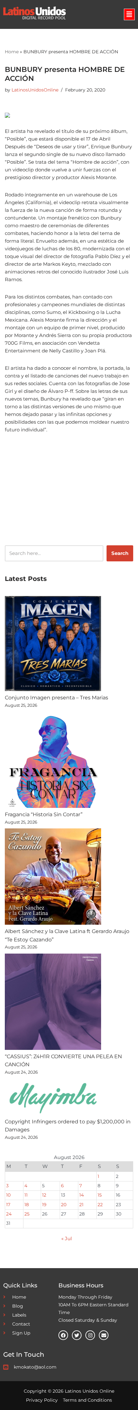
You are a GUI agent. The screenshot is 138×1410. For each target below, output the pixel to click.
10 (8, 1195)
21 (81, 1204)
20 (63, 1204)
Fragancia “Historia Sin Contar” (43, 814)
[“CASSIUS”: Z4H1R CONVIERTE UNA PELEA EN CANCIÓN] (53, 1003)
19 (44, 1204)
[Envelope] (103, 1335)
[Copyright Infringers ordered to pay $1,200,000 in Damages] (53, 1098)
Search (119, 553)
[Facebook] (63, 1335)
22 (100, 1204)
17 (8, 1204)
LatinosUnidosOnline (35, 89)
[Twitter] (77, 1335)
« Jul (66, 1238)
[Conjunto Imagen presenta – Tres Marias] (53, 645)
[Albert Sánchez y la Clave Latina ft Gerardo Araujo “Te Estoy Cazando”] (53, 877)
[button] (129, 14)
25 (27, 1213)
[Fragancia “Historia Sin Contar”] (53, 761)
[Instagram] (90, 1335)
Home (12, 52)
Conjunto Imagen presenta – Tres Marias (56, 698)
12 (44, 1195)
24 (9, 1213)
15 (100, 1195)
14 (81, 1195)
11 (26, 1195)
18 (26, 1204)
